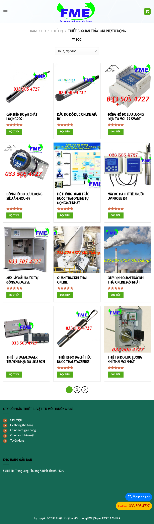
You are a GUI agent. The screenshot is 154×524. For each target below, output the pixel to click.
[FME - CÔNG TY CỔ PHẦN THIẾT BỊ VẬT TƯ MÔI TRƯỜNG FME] (77, 11)
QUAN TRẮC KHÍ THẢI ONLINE (72, 280)
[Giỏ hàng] (147, 11)
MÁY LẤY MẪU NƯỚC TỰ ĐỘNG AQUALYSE (22, 280)
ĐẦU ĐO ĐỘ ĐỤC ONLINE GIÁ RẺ (77, 116)
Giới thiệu (16, 420)
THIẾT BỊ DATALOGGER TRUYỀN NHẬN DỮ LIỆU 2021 (25, 359)
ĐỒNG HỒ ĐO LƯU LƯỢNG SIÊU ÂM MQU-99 (24, 196)
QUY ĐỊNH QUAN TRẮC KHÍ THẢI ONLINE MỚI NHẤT (126, 280)
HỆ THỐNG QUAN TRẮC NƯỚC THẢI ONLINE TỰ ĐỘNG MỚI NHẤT (73, 198)
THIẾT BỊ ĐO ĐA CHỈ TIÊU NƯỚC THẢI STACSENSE (74, 359)
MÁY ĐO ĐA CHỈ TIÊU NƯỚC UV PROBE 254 (126, 196)
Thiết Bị (57, 31)
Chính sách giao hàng (23, 430)
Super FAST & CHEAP (107, 518)
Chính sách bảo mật (22, 435)
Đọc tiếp (14, 131)
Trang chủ (37, 31)
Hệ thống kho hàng (21, 425)
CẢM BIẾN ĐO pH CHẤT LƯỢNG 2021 (21, 116)
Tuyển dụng (17, 440)
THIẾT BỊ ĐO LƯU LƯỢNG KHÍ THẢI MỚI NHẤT (125, 359)
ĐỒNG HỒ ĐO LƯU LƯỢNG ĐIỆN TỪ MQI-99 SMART (126, 116)
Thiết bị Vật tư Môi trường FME (74, 518)
